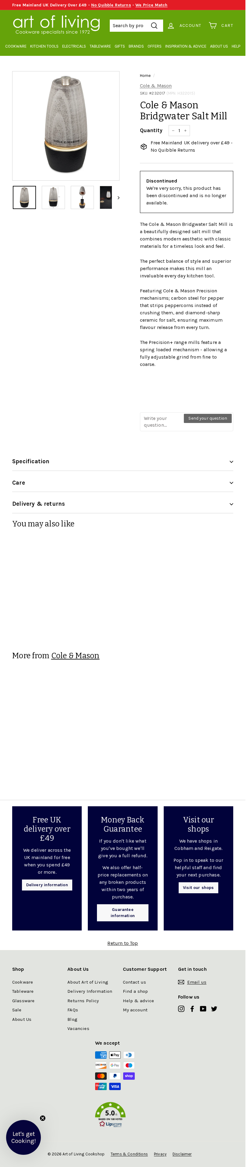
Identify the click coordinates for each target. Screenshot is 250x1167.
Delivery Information (89, 991)
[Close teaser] (43, 1118)
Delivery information (47, 884)
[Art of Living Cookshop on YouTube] (203, 1008)
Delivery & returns (38, 503)
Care (18, 482)
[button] (122, 1116)
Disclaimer (182, 1154)
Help (236, 46)
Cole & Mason (156, 86)
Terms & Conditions (129, 1154)
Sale (17, 1010)
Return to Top (122, 943)
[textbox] (162, 421)
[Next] (116, 197)
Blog (72, 1019)
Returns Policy (83, 1000)
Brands (136, 46)
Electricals (74, 46)
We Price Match (151, 5)
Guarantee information (123, 912)
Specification (30, 461)
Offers (155, 46)
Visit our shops (198, 887)
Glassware (23, 1000)
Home (145, 75)
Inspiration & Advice (185, 46)
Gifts (120, 46)
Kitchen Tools (44, 46)
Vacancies (78, 1028)
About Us (219, 46)
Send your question (207, 418)
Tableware (100, 46)
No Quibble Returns (111, 5)
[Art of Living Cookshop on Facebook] (192, 1008)
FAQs (72, 1010)
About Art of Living (87, 982)
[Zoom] (65, 124)
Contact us (134, 982)
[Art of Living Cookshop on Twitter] (214, 1008)
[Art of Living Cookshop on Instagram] (181, 1008)
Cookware (16, 46)
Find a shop (135, 991)
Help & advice (138, 1000)
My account (135, 1010)
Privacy (160, 1154)
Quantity (151, 130)
